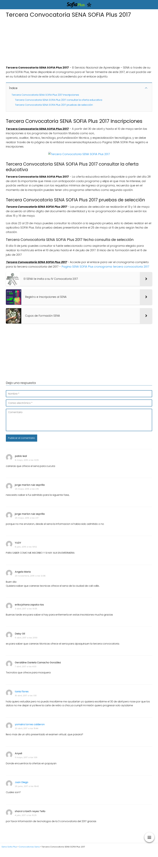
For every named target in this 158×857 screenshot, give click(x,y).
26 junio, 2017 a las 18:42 (27, 786)
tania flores (22, 691)
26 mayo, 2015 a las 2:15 (27, 488)
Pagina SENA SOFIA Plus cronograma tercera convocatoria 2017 (105, 266)
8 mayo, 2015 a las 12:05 (27, 460)
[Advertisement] (79, 40)
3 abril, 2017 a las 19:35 (26, 608)
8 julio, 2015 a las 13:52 (26, 546)
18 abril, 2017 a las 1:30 (26, 695)
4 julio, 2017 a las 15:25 (26, 815)
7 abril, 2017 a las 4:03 (25, 666)
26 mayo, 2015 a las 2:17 (27, 517)
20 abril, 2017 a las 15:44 (26, 728)
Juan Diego (21, 782)
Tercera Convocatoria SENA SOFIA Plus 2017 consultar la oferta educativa (58, 100)
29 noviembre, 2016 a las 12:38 (30, 575)
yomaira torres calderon (30, 724)
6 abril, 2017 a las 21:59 (26, 637)
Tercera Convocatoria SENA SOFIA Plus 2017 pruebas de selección (54, 105)
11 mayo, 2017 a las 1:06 (26, 757)
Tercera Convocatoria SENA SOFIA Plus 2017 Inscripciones (45, 95)
